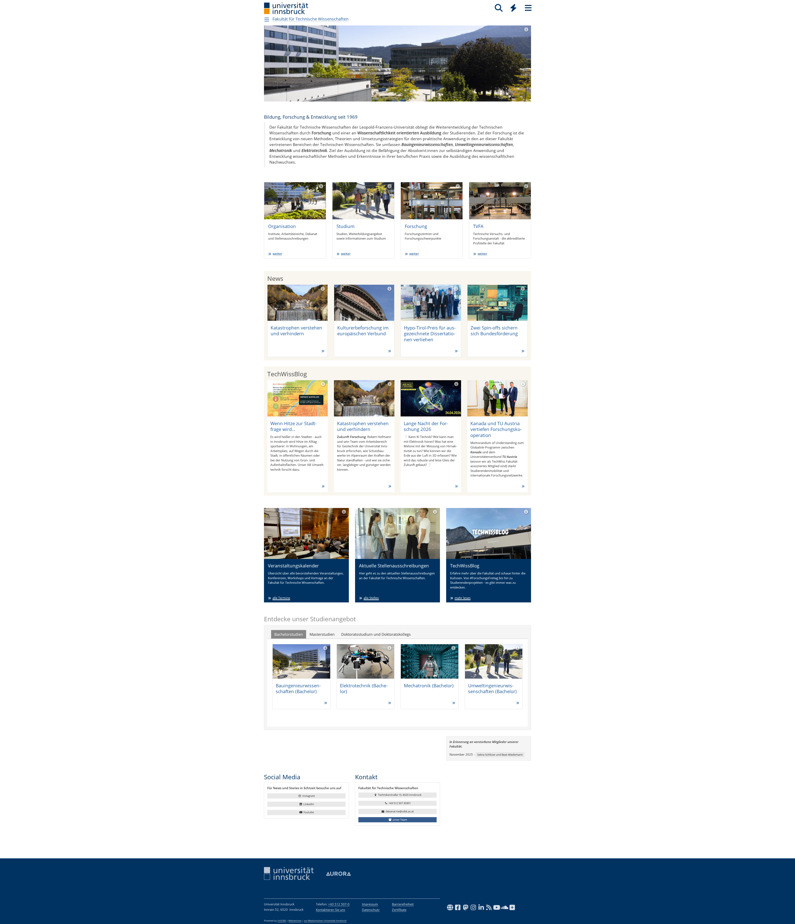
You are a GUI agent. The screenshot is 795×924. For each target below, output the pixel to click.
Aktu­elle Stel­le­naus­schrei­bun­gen (394, 565)
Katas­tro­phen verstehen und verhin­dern (363, 426)
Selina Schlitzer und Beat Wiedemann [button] (500, 754)
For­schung (416, 226)
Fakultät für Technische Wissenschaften (310, 19)
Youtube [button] (308, 812)
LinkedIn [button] (308, 804)
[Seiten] (528, 8)
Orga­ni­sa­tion (282, 226)
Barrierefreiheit (403, 904)
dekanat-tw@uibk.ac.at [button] (399, 811)
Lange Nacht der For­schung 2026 (426, 426)
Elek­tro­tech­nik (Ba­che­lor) (364, 688)
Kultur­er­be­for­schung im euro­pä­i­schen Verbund (362, 330)
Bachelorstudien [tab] (288, 634)
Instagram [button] (308, 796)
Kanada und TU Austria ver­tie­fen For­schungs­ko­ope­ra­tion (496, 429)
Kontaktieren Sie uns (330, 910)
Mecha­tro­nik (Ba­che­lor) (429, 685)
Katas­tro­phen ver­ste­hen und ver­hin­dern (296, 330)
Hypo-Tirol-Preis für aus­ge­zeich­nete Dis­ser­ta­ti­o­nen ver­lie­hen (430, 333)
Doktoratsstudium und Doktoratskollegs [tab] (376, 634)
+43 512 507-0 (338, 904)
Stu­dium (345, 226)
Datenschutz (370, 910)
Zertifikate (399, 910)
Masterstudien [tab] (322, 634)
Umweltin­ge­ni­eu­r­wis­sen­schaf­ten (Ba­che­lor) (492, 688)
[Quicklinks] (513, 8)
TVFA (478, 226)
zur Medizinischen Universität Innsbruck (325, 920)
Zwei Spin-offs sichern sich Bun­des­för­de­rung (494, 330)
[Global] (513, 8)
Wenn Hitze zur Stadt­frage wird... (293, 426)
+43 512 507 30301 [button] (399, 803)
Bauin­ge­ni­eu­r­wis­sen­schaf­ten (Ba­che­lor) (298, 688)
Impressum (370, 904)
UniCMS (281, 920)
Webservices (294, 920)
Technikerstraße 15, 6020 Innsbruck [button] (399, 795)
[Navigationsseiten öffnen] (266, 19)
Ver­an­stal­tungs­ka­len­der (293, 565)
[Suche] (498, 8)
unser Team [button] (399, 819)
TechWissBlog (464, 565)
